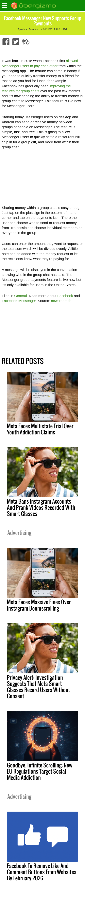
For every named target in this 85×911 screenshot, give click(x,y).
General (20, 296)
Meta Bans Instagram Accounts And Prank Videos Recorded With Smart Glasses (41, 507)
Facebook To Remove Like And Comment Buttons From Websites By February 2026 (41, 872)
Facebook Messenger (19, 301)
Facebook (65, 296)
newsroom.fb (61, 301)
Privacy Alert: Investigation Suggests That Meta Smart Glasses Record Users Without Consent (38, 686)
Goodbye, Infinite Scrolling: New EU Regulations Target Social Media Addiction (39, 771)
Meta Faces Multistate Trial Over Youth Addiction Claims (40, 429)
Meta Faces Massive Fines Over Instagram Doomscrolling (39, 605)
